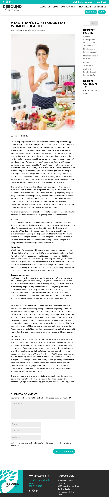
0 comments (40, 30)
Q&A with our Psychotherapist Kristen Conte (90, 72)
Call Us (102, 12)
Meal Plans (85, 7)
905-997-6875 (35, 486)
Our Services (68, 7)
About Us (45, 7)
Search (94, 23)
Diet (32, 30)
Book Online (91, 12)
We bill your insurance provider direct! (89, 2)
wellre (15, 30)
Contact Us (100, 7)
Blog (55, 7)
